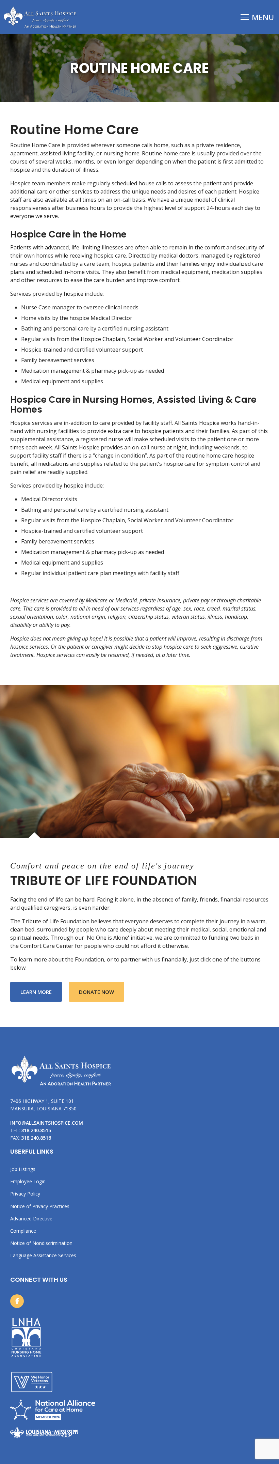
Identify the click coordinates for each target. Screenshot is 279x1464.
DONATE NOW (96, 991)
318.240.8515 (36, 1130)
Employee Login (28, 1181)
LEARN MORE (41, 991)
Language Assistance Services (43, 1255)
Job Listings (22, 1169)
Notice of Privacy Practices (39, 1206)
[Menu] (257, 17)
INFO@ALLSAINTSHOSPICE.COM (46, 1123)
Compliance (23, 1231)
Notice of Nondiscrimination (41, 1243)
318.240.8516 (36, 1138)
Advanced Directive (31, 1219)
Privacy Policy (25, 1194)
